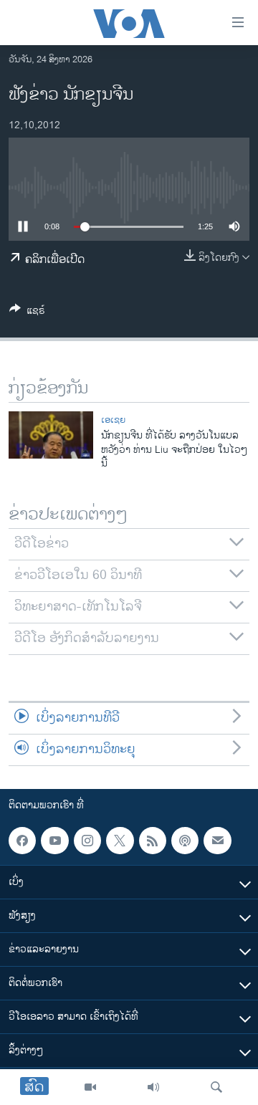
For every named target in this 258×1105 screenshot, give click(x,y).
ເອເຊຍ (113, 420)
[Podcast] (185, 840)
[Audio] (153, 1087)
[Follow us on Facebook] (22, 840)
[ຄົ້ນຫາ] (216, 1087)
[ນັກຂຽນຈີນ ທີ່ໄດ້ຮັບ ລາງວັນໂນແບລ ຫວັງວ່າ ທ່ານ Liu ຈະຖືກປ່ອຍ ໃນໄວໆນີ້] (51, 435)
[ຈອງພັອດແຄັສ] (217, 840)
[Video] (90, 1087)
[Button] (27, 313)
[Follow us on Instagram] (87, 840)
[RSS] (152, 840)
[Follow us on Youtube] (54, 840)
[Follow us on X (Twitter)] (119, 840)
